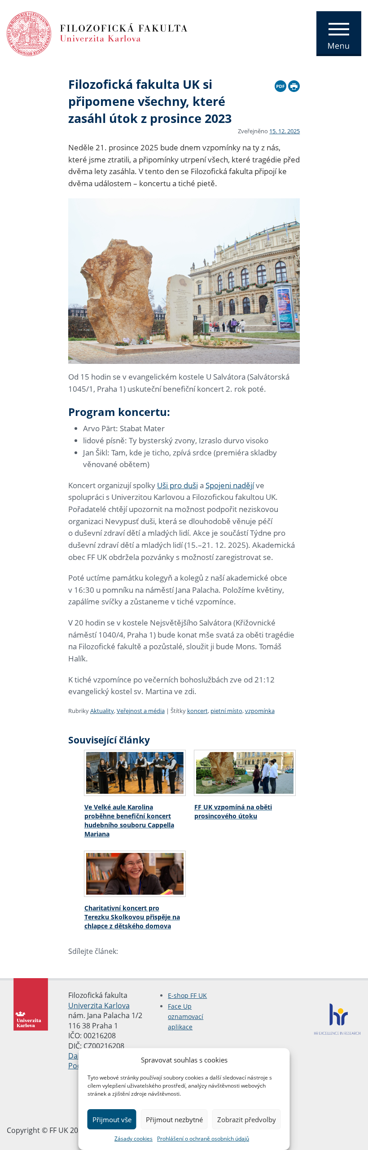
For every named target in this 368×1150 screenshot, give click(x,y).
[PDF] (280, 85)
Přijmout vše (111, 1119)
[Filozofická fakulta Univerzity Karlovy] (97, 33)
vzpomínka (260, 711)
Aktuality (102, 711)
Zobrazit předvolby (246, 1119)
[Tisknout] (294, 85)
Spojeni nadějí (230, 485)
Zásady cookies (133, 1138)
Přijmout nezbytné (174, 1119)
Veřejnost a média (141, 711)
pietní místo (226, 711)
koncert (197, 711)
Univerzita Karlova (99, 1005)
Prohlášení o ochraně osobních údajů (203, 1138)
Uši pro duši (177, 485)
